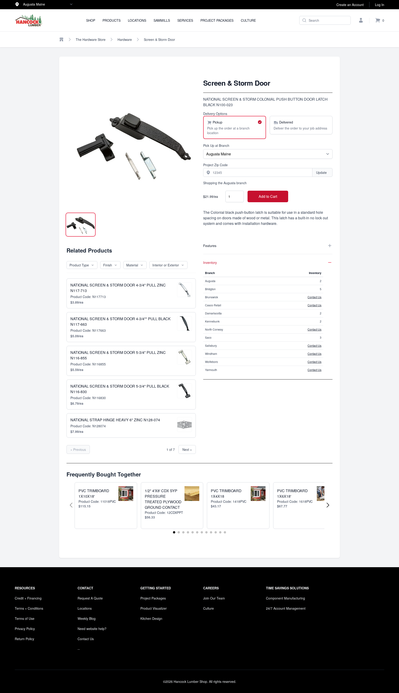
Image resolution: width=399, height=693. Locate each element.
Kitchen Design (151, 618)
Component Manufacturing (285, 598)
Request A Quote (90, 598)
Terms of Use (24, 618)
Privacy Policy (25, 628)
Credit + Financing (28, 598)
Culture (248, 20)
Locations (137, 20)
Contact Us (314, 297)
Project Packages (216, 20)
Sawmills (162, 20)
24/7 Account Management (285, 608)
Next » (187, 449)
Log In (379, 4)
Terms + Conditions (29, 608)
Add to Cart (268, 196)
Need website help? (92, 628)
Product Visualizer (153, 608)
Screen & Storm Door (159, 39)
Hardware (125, 39)
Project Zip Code (215, 165)
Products (112, 20)
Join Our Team (214, 598)
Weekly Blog (87, 618)
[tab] (80, 225)
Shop (90, 20)
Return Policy (24, 638)
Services (185, 20)
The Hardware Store (91, 39)
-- (79, 649)
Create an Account (350, 4)
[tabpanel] (131, 143)
